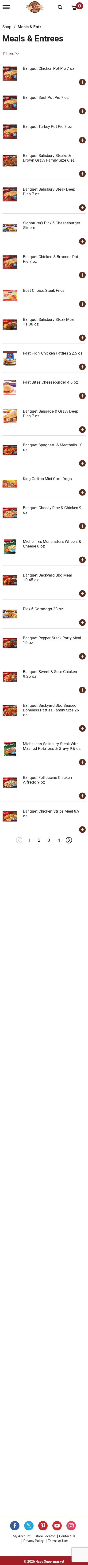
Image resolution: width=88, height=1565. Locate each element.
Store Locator (45, 1536)
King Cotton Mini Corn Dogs (47, 478)
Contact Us (67, 1536)
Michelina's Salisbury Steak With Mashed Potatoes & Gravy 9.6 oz (52, 746)
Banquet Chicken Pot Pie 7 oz (48, 68)
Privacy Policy (33, 1541)
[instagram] (71, 1525)
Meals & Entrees (33, 26)
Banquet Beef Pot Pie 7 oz (46, 97)
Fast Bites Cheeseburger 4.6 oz (50, 382)
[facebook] (14, 1525)
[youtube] (57, 1525)
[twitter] (29, 1525)
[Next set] (69, 840)
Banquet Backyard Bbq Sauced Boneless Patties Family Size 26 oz (51, 710)
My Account (22, 1536)
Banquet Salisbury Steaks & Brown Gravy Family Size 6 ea (49, 158)
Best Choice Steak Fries (44, 290)
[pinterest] (43, 1525)
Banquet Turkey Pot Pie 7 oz (47, 126)
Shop (6, 26)
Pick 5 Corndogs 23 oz (43, 609)
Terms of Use (58, 1541)
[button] (82, 82)
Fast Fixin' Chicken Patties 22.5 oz (53, 353)
